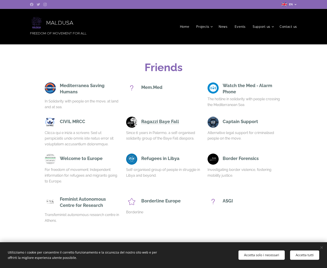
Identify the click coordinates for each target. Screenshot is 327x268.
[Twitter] (38, 4)
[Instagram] (45, 4)
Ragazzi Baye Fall (160, 121)
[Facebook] (31, 4)
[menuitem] (186, 26)
